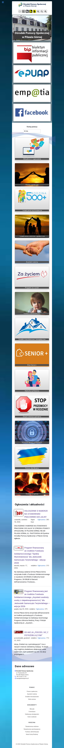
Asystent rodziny (32, 694)
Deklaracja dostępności (32, 714)
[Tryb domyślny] (20, 11)
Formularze (32, 712)
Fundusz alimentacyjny (32, 732)
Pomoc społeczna (32, 691)
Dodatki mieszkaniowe (32, 697)
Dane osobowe (32, 717)
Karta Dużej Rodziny (32, 734)
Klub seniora (32, 699)
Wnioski (32, 709)
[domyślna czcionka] (42, 11)
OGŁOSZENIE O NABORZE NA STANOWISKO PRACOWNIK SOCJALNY (36, 513)
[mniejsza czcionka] (45, 11)
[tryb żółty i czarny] (34, 11)
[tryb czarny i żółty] (31, 11)
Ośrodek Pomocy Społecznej (29, 744)
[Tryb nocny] (23, 11)
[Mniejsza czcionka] (38, 11)
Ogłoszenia (41, 519)
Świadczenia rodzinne (32, 726)
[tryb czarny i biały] (27, 11)
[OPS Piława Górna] (32, 4)
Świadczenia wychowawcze (32, 729)
